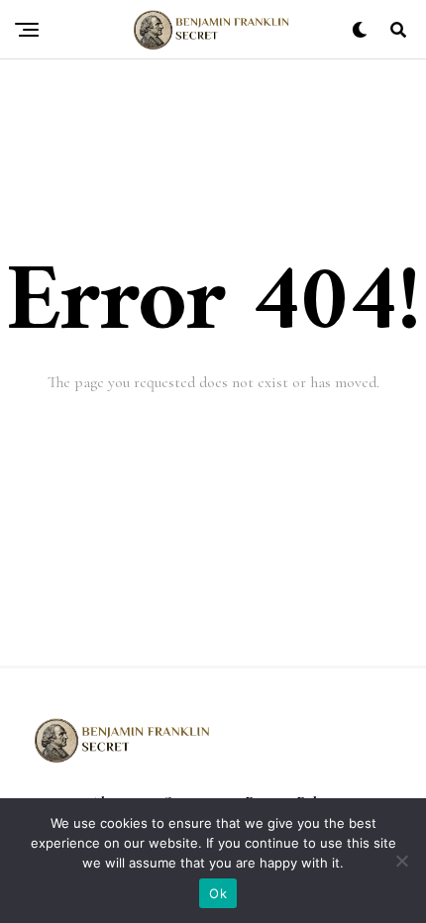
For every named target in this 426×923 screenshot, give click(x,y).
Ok (218, 893)
